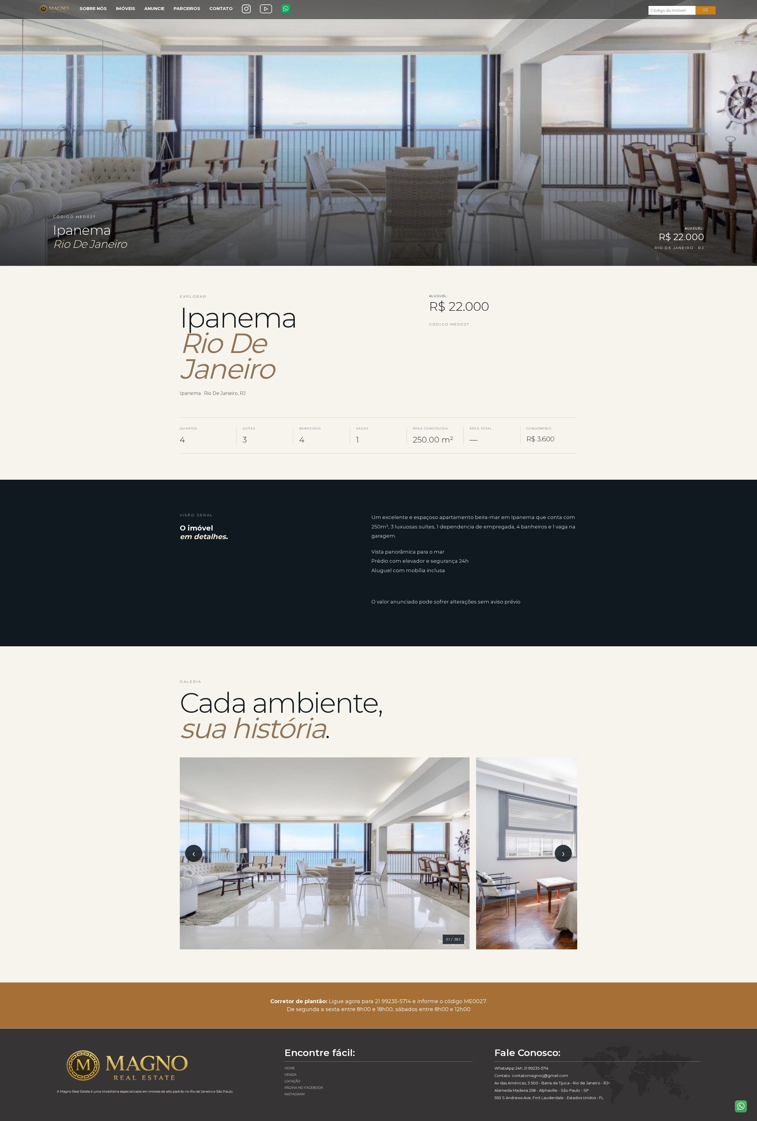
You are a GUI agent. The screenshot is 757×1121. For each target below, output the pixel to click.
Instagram (294, 1094)
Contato (221, 8)
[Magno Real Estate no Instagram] (246, 9)
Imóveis (125, 8)
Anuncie (154, 8)
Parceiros (187, 8)
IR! (705, 10)
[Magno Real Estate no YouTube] (266, 9)
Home (289, 1068)
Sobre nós (93, 8)
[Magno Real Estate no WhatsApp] (285, 9)
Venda (290, 1075)
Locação (292, 1081)
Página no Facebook (303, 1088)
